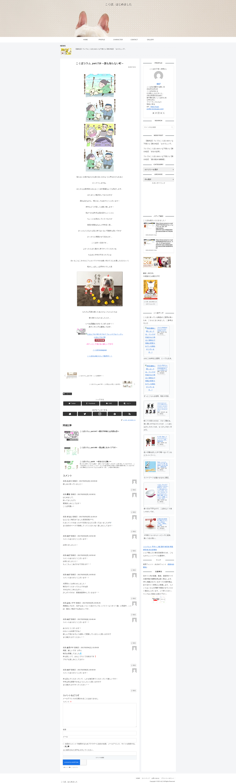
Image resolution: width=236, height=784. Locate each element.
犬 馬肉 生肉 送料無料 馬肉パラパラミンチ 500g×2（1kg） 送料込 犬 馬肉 (162, 522)
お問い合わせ (155, 778)
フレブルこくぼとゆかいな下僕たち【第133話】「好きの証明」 (158, 150)
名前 (64, 729)
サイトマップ (146, 778)
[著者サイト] (70, 414)
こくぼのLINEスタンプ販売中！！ (99, 356)
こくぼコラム (67, 393)
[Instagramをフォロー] (100, 414)
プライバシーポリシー (167, 778)
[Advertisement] (158, 197)
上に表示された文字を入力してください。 (78, 750)
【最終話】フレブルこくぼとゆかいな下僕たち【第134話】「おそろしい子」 (158, 142)
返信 (134, 490)
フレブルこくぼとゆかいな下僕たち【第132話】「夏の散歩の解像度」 (158, 157)
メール (65, 737)
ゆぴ (158, 84)
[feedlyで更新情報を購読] (115, 414)
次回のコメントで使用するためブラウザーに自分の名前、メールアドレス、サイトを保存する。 (100, 744)
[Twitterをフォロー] (85, 414)
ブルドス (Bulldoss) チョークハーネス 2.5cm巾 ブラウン (162, 329)
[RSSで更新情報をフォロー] (129, 414)
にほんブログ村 (100, 337)
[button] (172, 127)
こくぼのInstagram (100, 350)
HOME (138, 778)
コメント (67, 702)
